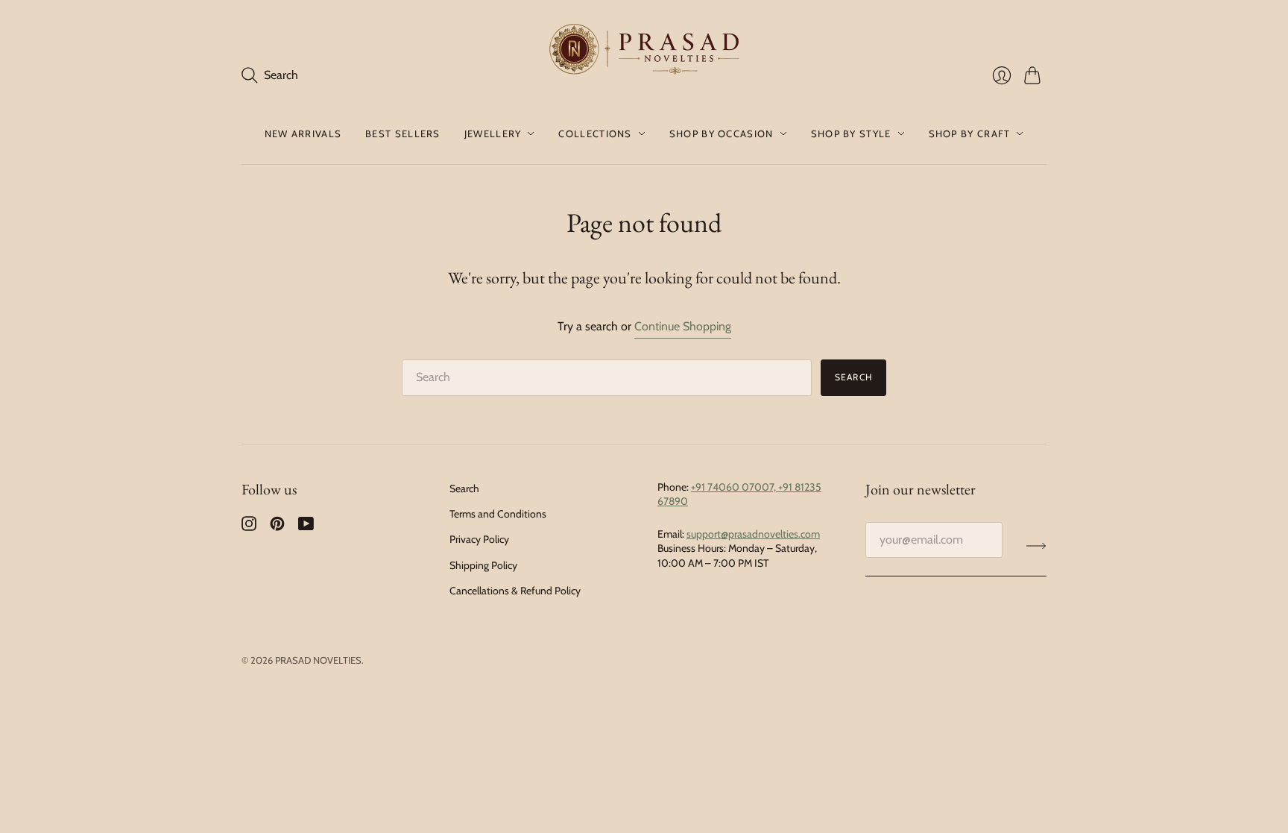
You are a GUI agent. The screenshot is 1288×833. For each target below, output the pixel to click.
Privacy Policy (479, 539)
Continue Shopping (682, 326)
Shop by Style (851, 133)
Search (853, 377)
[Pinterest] (277, 527)
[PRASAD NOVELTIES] (644, 51)
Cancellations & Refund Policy (515, 590)
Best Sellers (403, 133)
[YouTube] (306, 527)
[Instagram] (249, 527)
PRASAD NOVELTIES (318, 660)
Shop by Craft (970, 133)
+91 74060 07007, (734, 487)
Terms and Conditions (497, 514)
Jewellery (493, 133)
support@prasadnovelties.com (753, 534)
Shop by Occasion (721, 133)
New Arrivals (303, 133)
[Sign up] (1036, 546)
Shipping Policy (483, 565)
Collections (594, 133)
